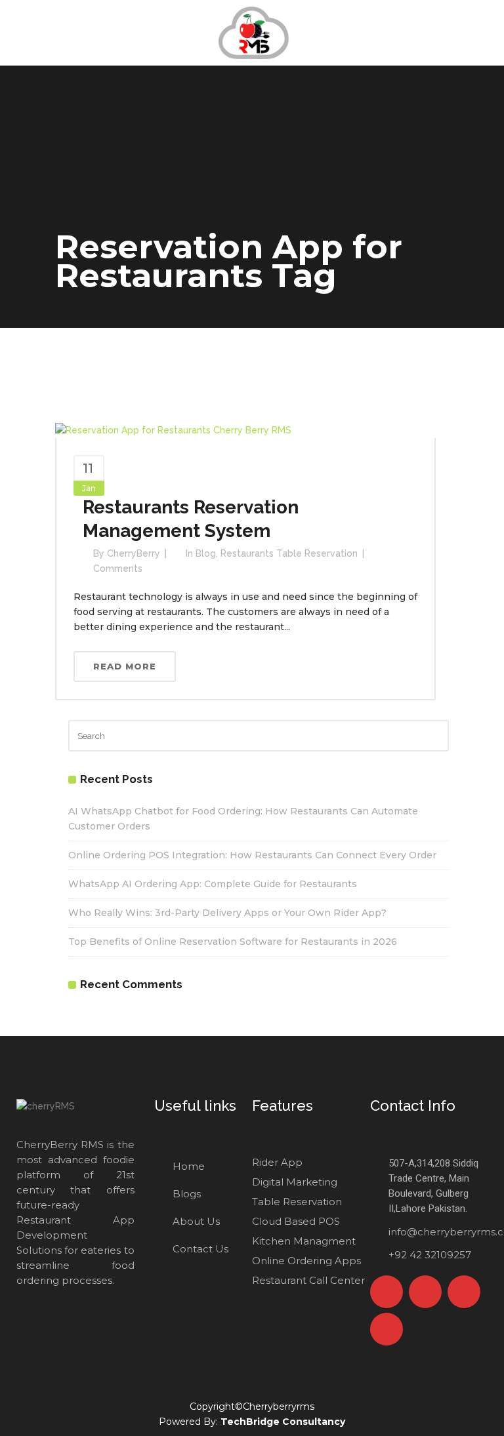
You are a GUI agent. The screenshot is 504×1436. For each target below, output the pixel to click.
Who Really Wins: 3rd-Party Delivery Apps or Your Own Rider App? (227, 913)
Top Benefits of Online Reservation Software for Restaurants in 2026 (232, 941)
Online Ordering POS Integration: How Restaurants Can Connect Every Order (252, 855)
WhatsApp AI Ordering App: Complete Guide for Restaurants (212, 884)
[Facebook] (386, 1291)
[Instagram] (464, 1291)
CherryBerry (133, 553)
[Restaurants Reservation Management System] (173, 429)
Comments (117, 568)
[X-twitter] (425, 1291)
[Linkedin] (386, 1329)
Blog (206, 553)
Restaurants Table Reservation (289, 553)
